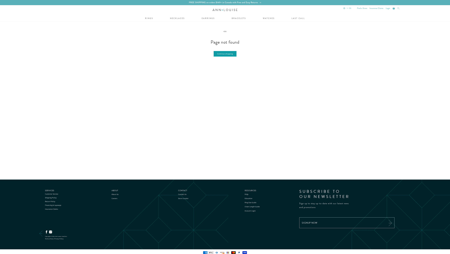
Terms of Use (49, 239)
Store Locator (183, 198)
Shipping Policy (51, 198)
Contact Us (182, 194)
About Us (115, 194)
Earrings (208, 18)
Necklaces (177, 18)
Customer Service (51, 194)
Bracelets (239, 18)
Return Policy (50, 201)
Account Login (250, 211)
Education (248, 198)
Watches (269, 18)
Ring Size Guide (250, 202)
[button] (149, 18)
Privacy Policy (59, 239)
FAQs (246, 194)
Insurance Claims (51, 209)
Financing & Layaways (53, 205)
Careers (114, 198)
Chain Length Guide (252, 207)
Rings (149, 18)
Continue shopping (225, 54)
